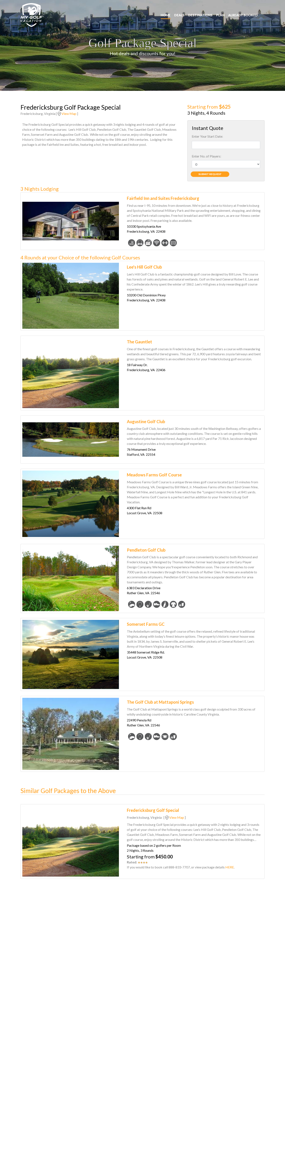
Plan (220, 15)
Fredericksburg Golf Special (153, 810)
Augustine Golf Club (146, 421)
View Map (68, 113)
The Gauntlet (139, 341)
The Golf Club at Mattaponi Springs (160, 701)
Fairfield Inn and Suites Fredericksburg (163, 198)
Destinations (200, 15)
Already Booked (243, 15)
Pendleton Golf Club (146, 549)
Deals (179, 15)
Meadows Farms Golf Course (154, 474)
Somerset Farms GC (146, 624)
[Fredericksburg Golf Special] (70, 841)
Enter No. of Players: (206, 156)
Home (165, 15)
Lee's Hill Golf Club (144, 266)
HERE (229, 867)
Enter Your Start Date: (207, 136)
